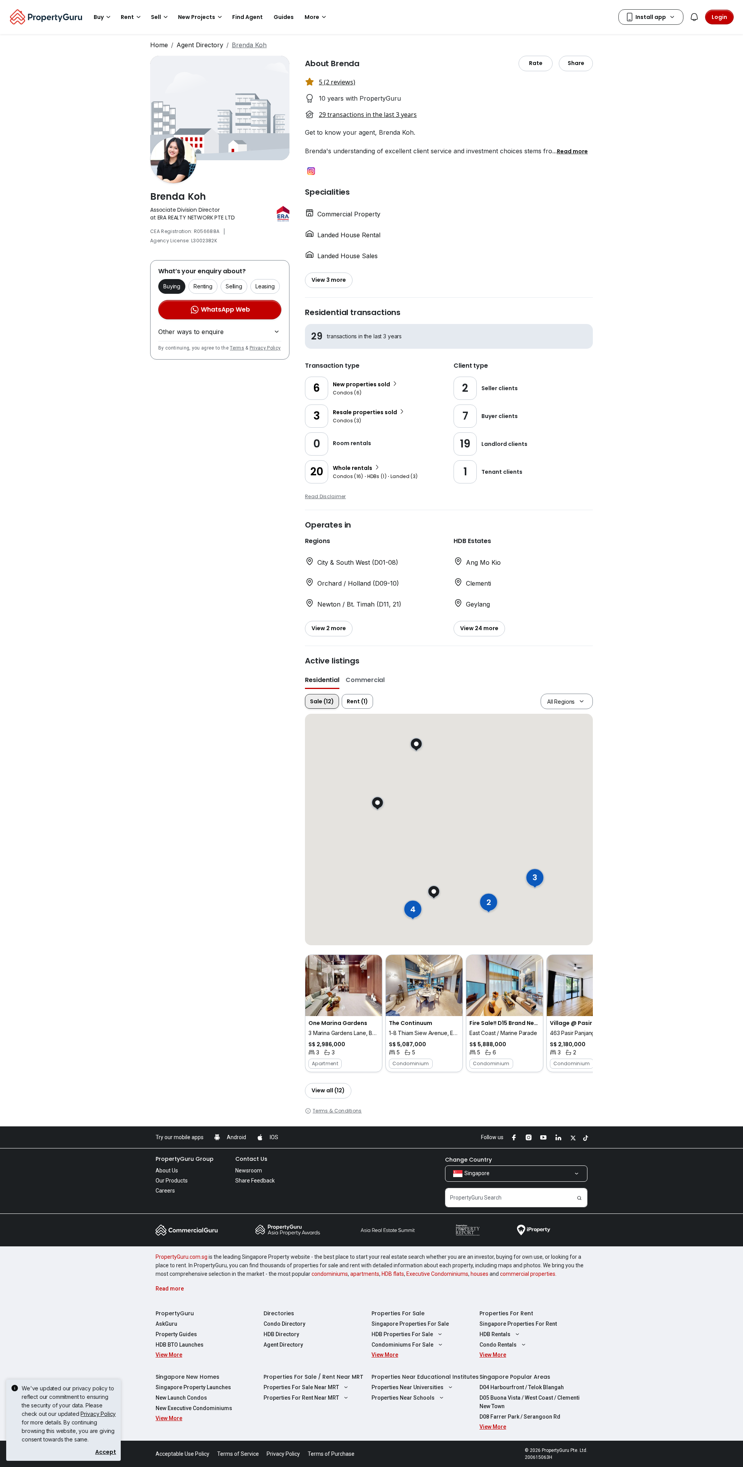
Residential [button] (322, 679)
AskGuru (166, 1324)
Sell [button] (156, 17)
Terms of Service (238, 1454)
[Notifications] (694, 17)
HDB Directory (281, 1334)
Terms (237, 348)
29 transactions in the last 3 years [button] (368, 114)
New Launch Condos (181, 1398)
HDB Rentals (494, 1334)
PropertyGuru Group (185, 1159)
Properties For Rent (506, 1313)
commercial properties (527, 1274)
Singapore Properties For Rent (518, 1324)
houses (479, 1274)
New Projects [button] (196, 17)
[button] (572, 151)
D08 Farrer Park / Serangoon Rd (519, 1417)
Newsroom (248, 1170)
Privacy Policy (265, 348)
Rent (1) (357, 701)
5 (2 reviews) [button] (337, 82)
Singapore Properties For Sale (410, 1324)
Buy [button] (99, 17)
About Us (167, 1170)
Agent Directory (199, 45)
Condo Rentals (498, 1345)
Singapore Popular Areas (514, 1377)
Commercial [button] (365, 679)
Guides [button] (284, 17)
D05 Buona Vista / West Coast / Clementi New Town (529, 1402)
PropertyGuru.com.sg (181, 1257)
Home (159, 45)
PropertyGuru (175, 1313)
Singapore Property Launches (193, 1387)
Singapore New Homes (187, 1377)
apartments (364, 1274)
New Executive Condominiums (194, 1408)
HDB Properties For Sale (402, 1334)
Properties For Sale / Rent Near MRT (313, 1377)
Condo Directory (284, 1324)
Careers (165, 1191)
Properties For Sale (398, 1313)
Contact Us (251, 1159)
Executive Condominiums (437, 1274)
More (312, 17)
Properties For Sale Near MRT (301, 1387)
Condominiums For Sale (402, 1345)
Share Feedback (255, 1180)
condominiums (330, 1274)
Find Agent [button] (247, 17)
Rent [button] (127, 17)
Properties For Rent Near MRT (301, 1398)
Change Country (468, 1160)
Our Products (172, 1180)
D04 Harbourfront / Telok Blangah (521, 1387)
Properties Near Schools (403, 1398)
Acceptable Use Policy (182, 1454)
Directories (279, 1313)
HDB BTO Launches (180, 1345)
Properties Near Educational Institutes (425, 1377)
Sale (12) (322, 701)
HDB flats (393, 1274)
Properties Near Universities (407, 1387)
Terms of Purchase (331, 1454)
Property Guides (176, 1334)
